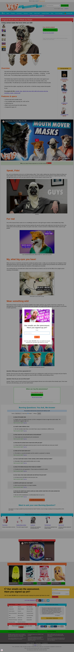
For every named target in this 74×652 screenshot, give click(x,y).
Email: (37, 330)
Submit (37, 337)
